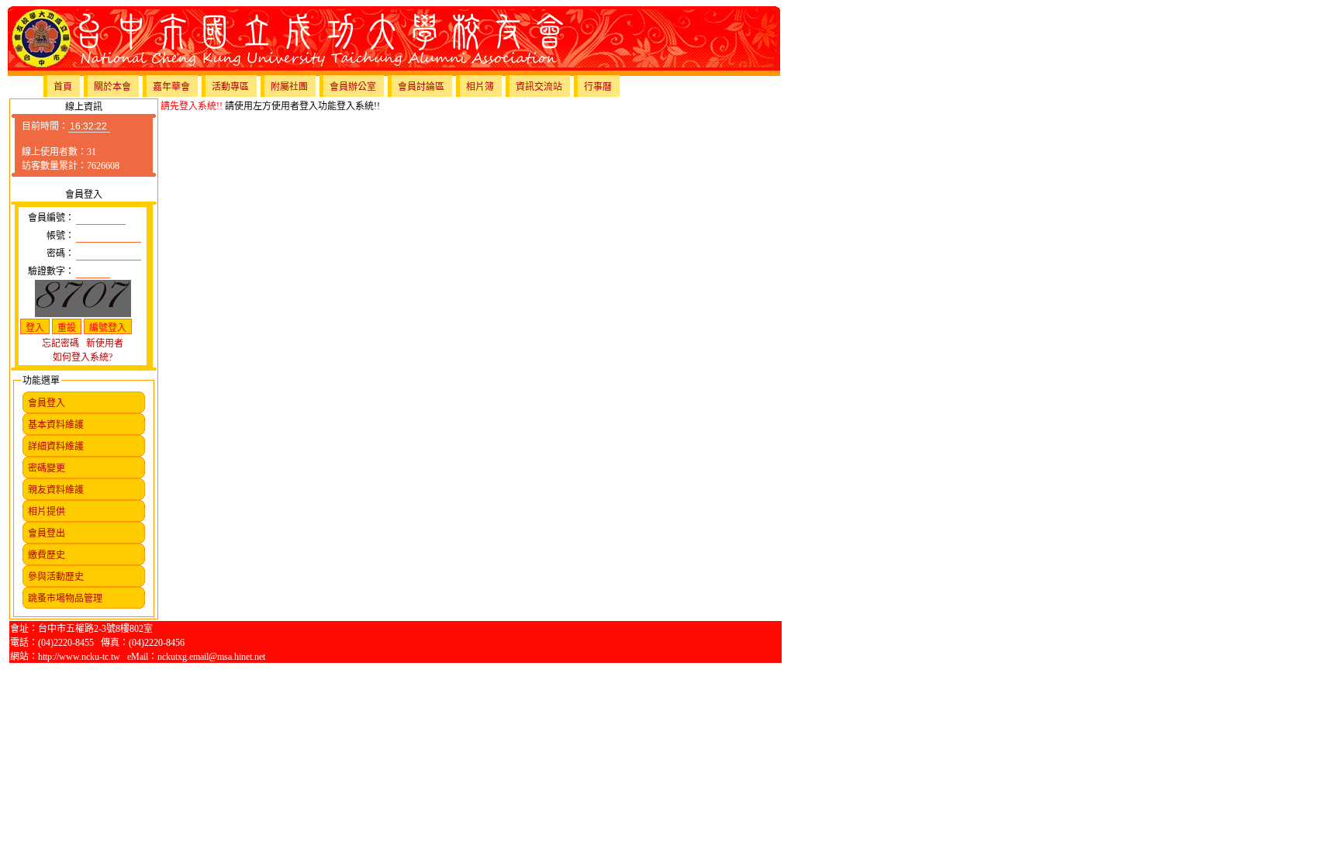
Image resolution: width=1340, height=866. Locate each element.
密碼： (60, 253)
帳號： (60, 235)
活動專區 (230, 86)
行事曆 (598, 86)
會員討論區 (421, 86)
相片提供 (46, 511)
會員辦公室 (353, 86)
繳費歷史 (46, 555)
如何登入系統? (82, 357)
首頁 (63, 86)
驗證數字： (51, 271)
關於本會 (112, 86)
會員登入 (46, 403)
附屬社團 (289, 86)
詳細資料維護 (56, 446)
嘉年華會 (171, 86)
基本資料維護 (56, 424)
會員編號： (51, 217)
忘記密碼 (60, 343)
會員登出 (46, 533)
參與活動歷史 (56, 576)
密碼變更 (46, 468)
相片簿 (480, 86)
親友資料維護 (56, 490)
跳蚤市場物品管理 (65, 598)
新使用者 (104, 343)
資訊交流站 (539, 86)
